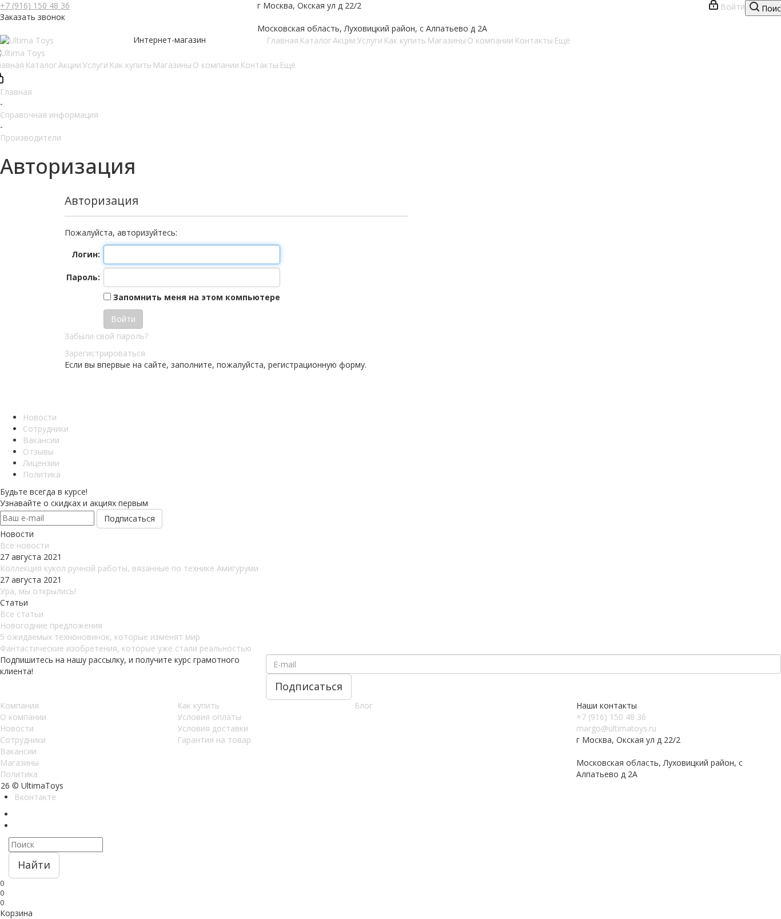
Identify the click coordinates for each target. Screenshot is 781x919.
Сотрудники (23, 739)
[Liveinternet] (103, 391)
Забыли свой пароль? (106, 336)
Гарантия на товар (214, 739)
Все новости (24, 545)
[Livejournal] (71, 391)
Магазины (19, 762)
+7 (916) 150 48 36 (35, 5)
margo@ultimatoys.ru (616, 728)
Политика (19, 774)
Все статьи (21, 613)
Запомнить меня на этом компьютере (195, 297)
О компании (23, 716)
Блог (363, 705)
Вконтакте (35, 796)
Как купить (198, 705)
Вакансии (18, 751)
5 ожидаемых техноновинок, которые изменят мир (100, 636)
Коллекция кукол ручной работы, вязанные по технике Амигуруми (129, 568)
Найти (34, 865)
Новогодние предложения (51, 625)
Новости (17, 728)
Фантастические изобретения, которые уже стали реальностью (126, 648)
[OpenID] (119, 391)
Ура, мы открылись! (38, 591)
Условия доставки (212, 728)
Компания (19, 705)
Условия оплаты (209, 716)
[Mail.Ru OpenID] (87, 391)
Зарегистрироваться (105, 353)
